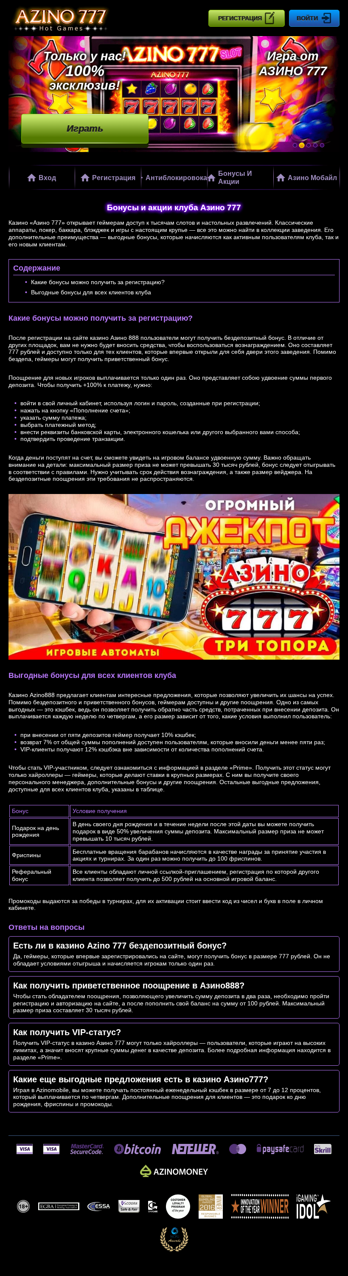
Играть (85, 129)
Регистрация (240, 18)
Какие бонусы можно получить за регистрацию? (98, 282)
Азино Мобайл (312, 177)
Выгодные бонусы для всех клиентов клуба (91, 292)
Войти (307, 18)
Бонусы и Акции (235, 177)
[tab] (295, 145)
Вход (47, 177)
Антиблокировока (176, 177)
